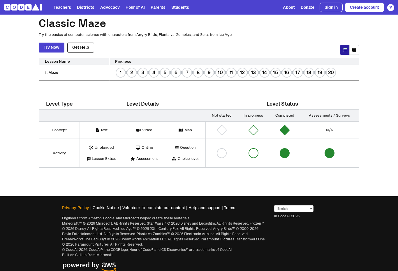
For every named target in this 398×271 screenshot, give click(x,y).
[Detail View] (354, 50)
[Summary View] (345, 50)
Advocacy (110, 7)
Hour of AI (135, 7)
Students (180, 7)
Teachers (62, 7)
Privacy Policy (75, 207)
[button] (389, 5)
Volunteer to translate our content (153, 207)
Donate (307, 7)
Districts (85, 7)
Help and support (205, 207)
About (289, 7)
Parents (158, 7)
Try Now (51, 47)
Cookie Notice (106, 207)
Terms (229, 207)
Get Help (80, 47)
